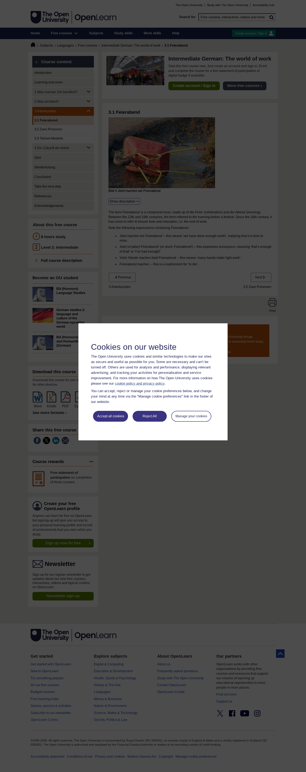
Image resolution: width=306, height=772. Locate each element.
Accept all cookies (110, 416)
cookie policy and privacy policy (139, 383)
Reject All (150, 416)
